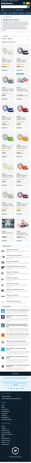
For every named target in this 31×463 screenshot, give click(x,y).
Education (4, 413)
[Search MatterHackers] (28, 6)
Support (3, 415)
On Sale (6, 36)
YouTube (22, 388)
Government (5, 417)
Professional (5, 411)
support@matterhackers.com (11, 398)
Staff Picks (15, 13)
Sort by (4, 38)
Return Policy (5, 438)
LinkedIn (17, 388)
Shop (2, 405)
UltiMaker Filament (7, 17)
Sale (10, 13)
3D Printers (21, 13)
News (3, 407)
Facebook (8, 388)
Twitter (11, 388)
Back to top (15, 373)
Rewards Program (7, 434)
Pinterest (19, 388)
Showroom (4, 409)
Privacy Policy (5, 440)
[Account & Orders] (24, 3)
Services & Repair (6, 419)
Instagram (14, 388)
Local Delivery (5, 432)
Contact (3, 428)
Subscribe (15, 384)
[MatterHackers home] (7, 4)
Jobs (2, 436)
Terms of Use (5, 442)
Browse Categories (8, 42)
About (3, 426)
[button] (15, 10)
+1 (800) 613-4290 (6, 396)
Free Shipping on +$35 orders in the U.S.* (10, 0)
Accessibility (5, 444)
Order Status (5, 430)
